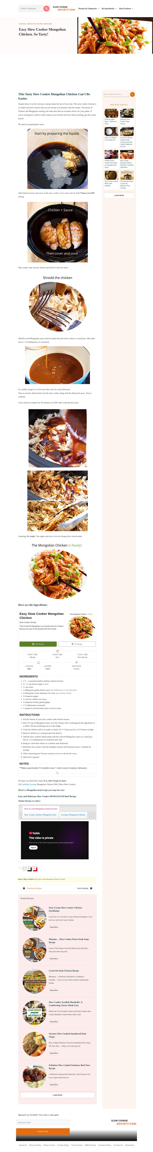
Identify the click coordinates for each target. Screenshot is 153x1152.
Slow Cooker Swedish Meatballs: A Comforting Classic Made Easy (57, 1012)
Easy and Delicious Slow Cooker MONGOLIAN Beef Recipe (47, 796)
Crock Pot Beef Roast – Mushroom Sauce (111, 121)
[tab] (40, 809)
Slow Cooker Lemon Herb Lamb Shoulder (111, 183)
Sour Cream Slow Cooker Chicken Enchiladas (57, 918)
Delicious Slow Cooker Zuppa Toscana (125, 121)
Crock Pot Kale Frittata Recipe (57, 981)
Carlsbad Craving (29, 784)
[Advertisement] (76, 70)
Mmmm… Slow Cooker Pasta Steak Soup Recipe (57, 949)
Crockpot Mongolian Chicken (73, 815)
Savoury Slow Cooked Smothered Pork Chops (57, 1044)
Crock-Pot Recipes (35, 24)
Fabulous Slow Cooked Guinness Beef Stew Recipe (57, 1075)
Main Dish (48, 24)
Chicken (22, 24)
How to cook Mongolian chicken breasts (40, 809)
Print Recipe (39, 644)
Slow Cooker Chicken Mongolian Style (40, 815)
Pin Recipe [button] (78, 644)
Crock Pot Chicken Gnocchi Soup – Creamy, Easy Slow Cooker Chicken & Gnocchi (126, 142)
